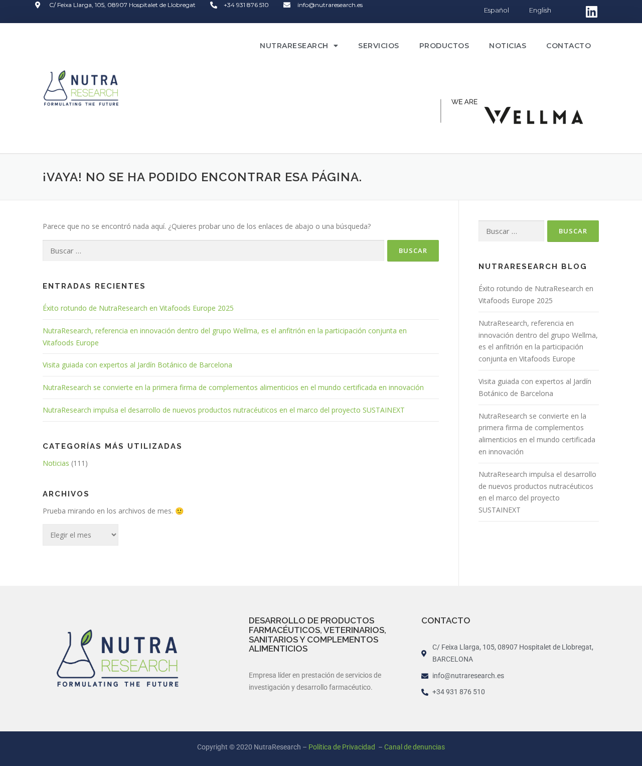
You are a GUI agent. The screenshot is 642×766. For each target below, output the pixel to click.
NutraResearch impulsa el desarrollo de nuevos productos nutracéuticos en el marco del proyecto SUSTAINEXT (224, 410)
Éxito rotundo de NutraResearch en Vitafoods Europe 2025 (138, 308)
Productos (444, 45)
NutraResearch (294, 45)
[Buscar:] (213, 251)
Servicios (378, 45)
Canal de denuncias (414, 747)
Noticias (507, 45)
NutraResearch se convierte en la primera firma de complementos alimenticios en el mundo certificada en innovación (233, 387)
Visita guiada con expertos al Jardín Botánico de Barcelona (137, 364)
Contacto (568, 45)
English (540, 10)
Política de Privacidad (342, 747)
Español (496, 10)
